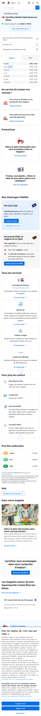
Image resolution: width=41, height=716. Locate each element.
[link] (35, 601)
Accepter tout (20, 704)
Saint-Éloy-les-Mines (11, 13)
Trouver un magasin (17, 626)
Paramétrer (20, 713)
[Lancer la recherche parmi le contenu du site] (37, 8)
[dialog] (20, 671)
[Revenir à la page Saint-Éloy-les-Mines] (2, 13)
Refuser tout (20, 708)
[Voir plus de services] (20, 370)
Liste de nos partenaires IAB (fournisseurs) (17, 696)
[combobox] (20, 8)
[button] (19, 3)
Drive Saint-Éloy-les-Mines (20, 288)
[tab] (12, 57)
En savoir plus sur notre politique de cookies (17, 679)
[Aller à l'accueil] (3, 3)
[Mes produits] (29, 3)
